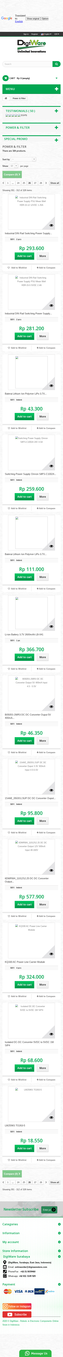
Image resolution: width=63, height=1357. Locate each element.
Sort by (6, 159)
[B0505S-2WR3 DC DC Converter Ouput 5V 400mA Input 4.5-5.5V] (31, 693)
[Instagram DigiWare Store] (17, 1306)
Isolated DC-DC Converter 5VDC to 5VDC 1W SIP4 (29, 1044)
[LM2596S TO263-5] (31, 1104)
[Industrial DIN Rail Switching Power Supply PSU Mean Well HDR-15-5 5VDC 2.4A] (31, 292)
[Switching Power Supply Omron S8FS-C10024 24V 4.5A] (31, 452)
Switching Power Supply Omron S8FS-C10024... (30, 474)
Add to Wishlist (19, 268)
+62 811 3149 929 (27, 1276)
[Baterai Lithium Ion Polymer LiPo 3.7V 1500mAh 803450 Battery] (31, 533)
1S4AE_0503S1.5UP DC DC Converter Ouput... (30, 798)
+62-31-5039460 (27, 1271)
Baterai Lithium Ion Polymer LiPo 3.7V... (26, 393)
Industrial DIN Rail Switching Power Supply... (28, 233)
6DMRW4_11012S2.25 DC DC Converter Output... (27, 880)
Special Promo (15, 139)
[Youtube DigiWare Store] (17, 1314)
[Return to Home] (6, 98)
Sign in (26, 34)
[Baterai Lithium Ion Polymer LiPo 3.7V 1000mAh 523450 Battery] (31, 372)
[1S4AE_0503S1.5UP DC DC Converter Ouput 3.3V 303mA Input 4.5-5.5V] (31, 777)
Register (34, 34)
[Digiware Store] (31, 46)
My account (10, 1242)
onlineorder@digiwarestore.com (31, 1267)
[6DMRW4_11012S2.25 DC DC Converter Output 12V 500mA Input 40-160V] (31, 857)
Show (5, 166)
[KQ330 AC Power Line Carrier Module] (31, 940)
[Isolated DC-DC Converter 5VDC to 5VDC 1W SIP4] (31, 1020)
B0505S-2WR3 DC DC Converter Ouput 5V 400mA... (28, 716)
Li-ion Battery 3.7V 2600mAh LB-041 (24, 634)
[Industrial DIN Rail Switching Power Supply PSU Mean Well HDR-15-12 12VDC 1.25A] (31, 212)
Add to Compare (47, 268)
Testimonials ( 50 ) (20, 111)
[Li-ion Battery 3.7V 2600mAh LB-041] (31, 613)
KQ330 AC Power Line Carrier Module (25, 962)
